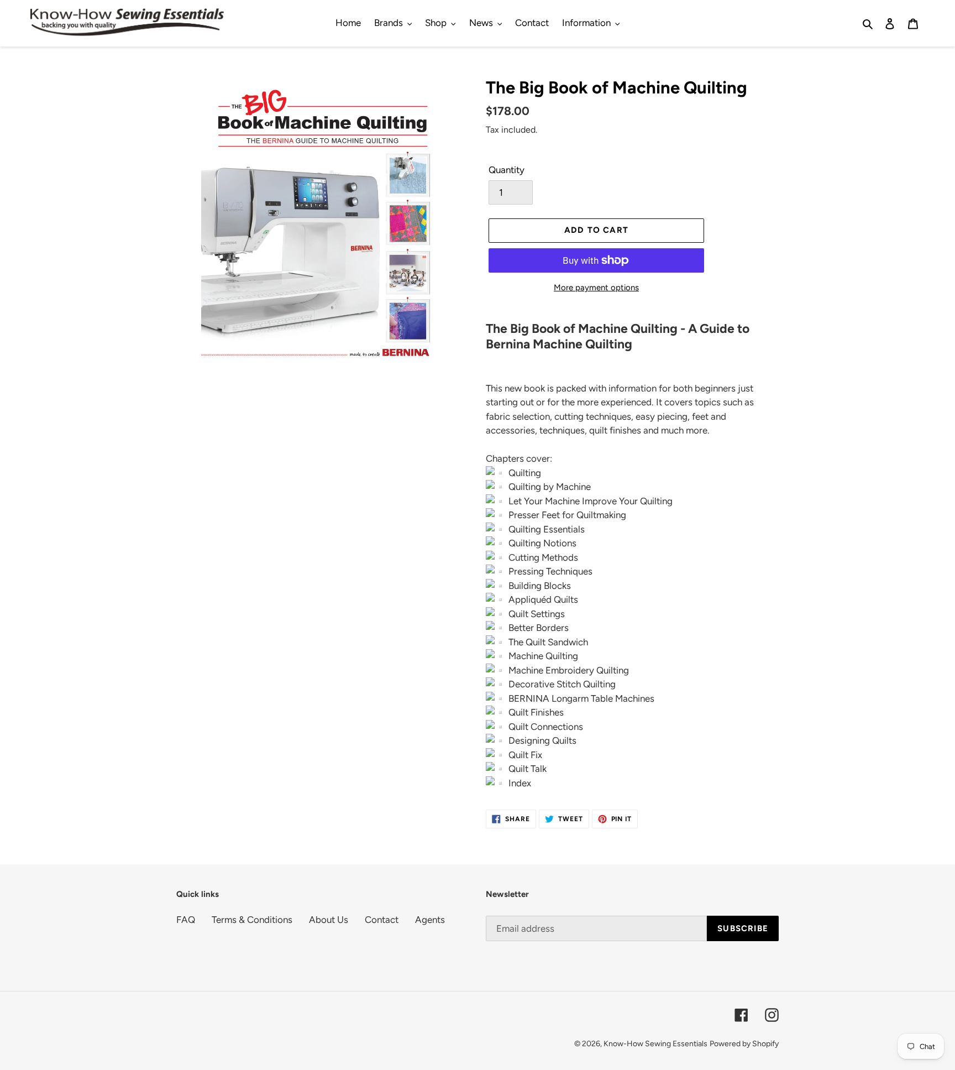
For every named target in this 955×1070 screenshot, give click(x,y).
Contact (381, 919)
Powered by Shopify (744, 1043)
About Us (328, 919)
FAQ (185, 919)
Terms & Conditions (252, 919)
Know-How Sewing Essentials (655, 1043)
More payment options (596, 288)
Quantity (506, 169)
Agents (430, 919)
